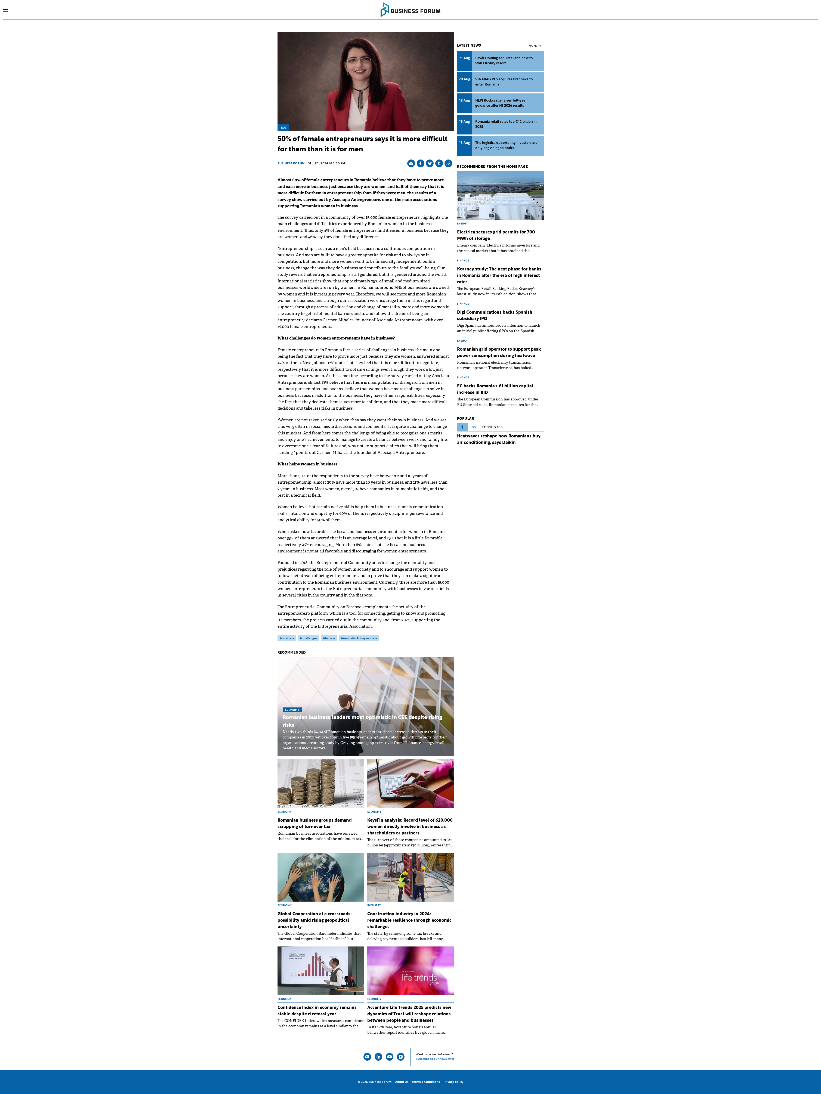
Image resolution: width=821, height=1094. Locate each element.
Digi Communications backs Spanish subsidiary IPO (494, 315)
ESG (283, 128)
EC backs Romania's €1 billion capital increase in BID (495, 389)
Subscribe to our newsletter (435, 1059)
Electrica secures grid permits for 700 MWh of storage (496, 235)
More (533, 46)
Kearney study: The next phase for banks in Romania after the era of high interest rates (499, 275)
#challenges (308, 638)
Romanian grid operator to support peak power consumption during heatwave (499, 352)
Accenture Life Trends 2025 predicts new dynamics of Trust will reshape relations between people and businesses (409, 1014)
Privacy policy (453, 1082)
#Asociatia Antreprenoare (359, 638)
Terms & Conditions (426, 1082)
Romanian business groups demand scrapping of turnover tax (315, 823)
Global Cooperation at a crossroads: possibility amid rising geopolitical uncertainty (315, 920)
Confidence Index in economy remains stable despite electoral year (317, 1011)
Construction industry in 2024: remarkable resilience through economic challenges (409, 920)
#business (287, 638)
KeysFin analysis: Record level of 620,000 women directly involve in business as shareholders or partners (410, 827)
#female (329, 638)
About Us (401, 1082)
